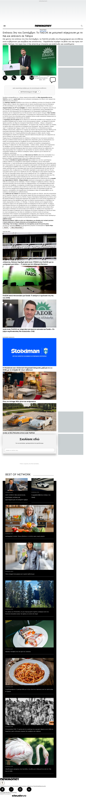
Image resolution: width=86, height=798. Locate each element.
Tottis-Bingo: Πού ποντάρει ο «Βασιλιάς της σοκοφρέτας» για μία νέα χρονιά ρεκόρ (26, 224)
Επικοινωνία (42, 786)
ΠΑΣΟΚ (5, 99)
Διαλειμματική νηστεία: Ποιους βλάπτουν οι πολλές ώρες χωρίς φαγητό (25, 536)
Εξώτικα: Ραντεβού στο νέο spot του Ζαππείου (18, 651)
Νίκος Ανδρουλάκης (16, 227)
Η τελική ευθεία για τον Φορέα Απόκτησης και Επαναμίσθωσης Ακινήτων (23, 222)
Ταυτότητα (36, 786)
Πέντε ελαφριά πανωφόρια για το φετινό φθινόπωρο (20, 574)
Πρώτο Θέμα (49, 225)
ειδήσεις (17, 225)
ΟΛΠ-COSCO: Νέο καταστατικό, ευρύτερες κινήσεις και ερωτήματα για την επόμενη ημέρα (16, 497)
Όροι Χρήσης (3, 786)
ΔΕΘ (19, 99)
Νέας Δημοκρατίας (42, 97)
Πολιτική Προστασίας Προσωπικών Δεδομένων (20, 786)
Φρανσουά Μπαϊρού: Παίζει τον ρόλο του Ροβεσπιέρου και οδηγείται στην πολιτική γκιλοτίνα (28, 220)
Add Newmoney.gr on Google (28, 92)
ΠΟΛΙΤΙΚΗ (43, 30)
